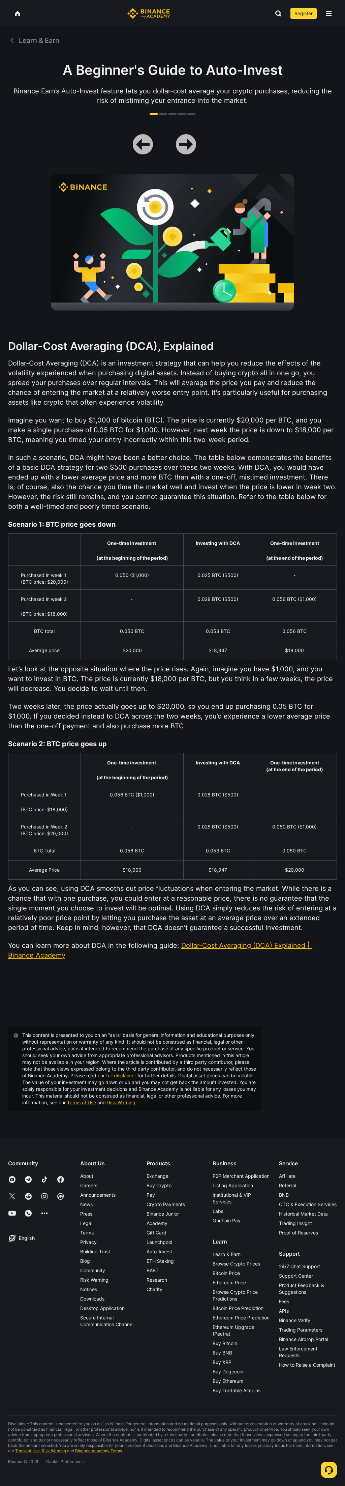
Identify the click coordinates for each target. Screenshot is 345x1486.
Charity (154, 1289)
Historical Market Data (303, 1214)
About (86, 1176)
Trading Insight (295, 1223)
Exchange (157, 1176)
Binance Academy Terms (98, 1450)
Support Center (296, 1276)
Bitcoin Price (226, 1273)
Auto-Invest (159, 1251)
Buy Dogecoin (228, 1371)
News (86, 1204)
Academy (157, 1223)
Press (86, 1214)
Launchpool (159, 1242)
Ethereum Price (229, 1282)
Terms (87, 1232)
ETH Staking (160, 1261)
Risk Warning (121, 1102)
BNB (284, 1195)
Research (157, 1280)
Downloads (92, 1299)
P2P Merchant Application (241, 1176)
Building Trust (95, 1251)
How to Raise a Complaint (307, 1365)
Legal (86, 1223)
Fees (284, 1301)
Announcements (98, 1195)
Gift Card (156, 1232)
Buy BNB (222, 1353)
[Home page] (148, 13)
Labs (218, 1211)
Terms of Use (81, 1102)
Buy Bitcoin (225, 1343)
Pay (151, 1195)
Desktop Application (102, 1308)
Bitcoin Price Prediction (238, 1308)
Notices (88, 1289)
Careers (88, 1185)
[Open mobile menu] (329, 13)
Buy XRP (222, 1362)
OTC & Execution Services (308, 1204)
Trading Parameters (300, 1330)
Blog (85, 1261)
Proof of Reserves (298, 1232)
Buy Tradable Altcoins (236, 1390)
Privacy (88, 1242)
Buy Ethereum (228, 1381)
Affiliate (287, 1176)
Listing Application (233, 1185)
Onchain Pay (227, 1220)
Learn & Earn (227, 1254)
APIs (284, 1311)
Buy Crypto (159, 1185)
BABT (153, 1270)
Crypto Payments (166, 1204)
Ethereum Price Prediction (241, 1317)
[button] (329, 13)
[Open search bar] (276, 13)
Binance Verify (294, 1320)
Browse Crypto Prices (236, 1263)
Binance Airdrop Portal (303, 1339)
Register (303, 13)
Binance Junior (163, 1214)
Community (92, 1270)
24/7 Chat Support (299, 1266)
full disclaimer (121, 1075)
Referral (287, 1185)
